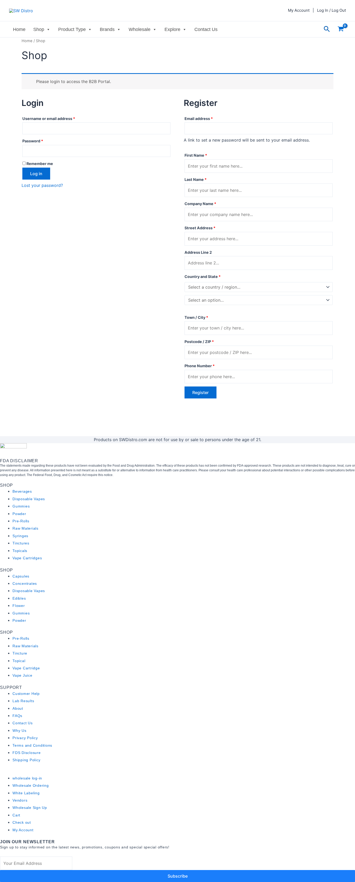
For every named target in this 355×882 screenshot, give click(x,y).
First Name (196, 155)
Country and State (203, 276)
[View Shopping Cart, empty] (340, 29)
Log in (36, 173)
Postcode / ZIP (199, 341)
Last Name (196, 179)
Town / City (196, 317)
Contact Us (206, 29)
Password (41, 140)
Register (200, 392)
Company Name (200, 203)
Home (19, 29)
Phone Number (200, 366)
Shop (38, 29)
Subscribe (178, 876)
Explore (172, 29)
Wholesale (139, 29)
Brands (107, 29)
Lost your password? (42, 185)
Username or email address (56, 118)
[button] (327, 29)
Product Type (72, 29)
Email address (207, 118)
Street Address (200, 228)
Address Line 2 (199, 252)
